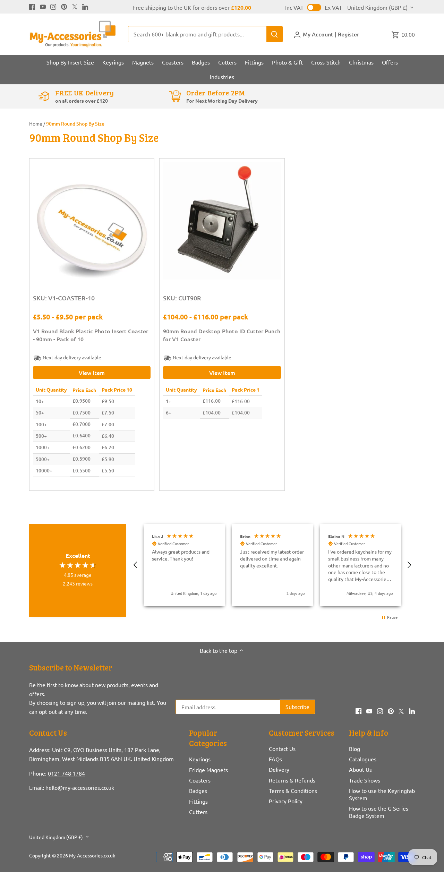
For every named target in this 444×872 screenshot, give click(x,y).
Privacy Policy (285, 800)
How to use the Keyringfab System (382, 794)
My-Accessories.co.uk (92, 855)
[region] (272, 565)
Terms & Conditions (293, 790)
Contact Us (282, 748)
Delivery (279, 769)
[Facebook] (32, 6)
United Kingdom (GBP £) (377, 7)
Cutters (198, 811)
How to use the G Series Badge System (378, 812)
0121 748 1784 (66, 773)
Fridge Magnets (208, 769)
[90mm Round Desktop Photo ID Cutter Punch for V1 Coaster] (222, 221)
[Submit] (274, 34)
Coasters (200, 780)
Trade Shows (364, 780)
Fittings (198, 801)
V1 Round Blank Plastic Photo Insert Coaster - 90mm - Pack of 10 (90, 334)
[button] (135, 565)
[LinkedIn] (85, 6)
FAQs (275, 758)
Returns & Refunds (292, 780)
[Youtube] (43, 6)
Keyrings (200, 758)
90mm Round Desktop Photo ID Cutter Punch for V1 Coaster (221, 334)
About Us (360, 769)
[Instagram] (53, 6)
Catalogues (362, 758)
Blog (354, 748)
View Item (92, 372)
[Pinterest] (64, 6)
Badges (198, 790)
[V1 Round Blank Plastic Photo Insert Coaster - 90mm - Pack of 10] (92, 221)
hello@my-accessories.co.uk (79, 787)
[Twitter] (75, 6)
